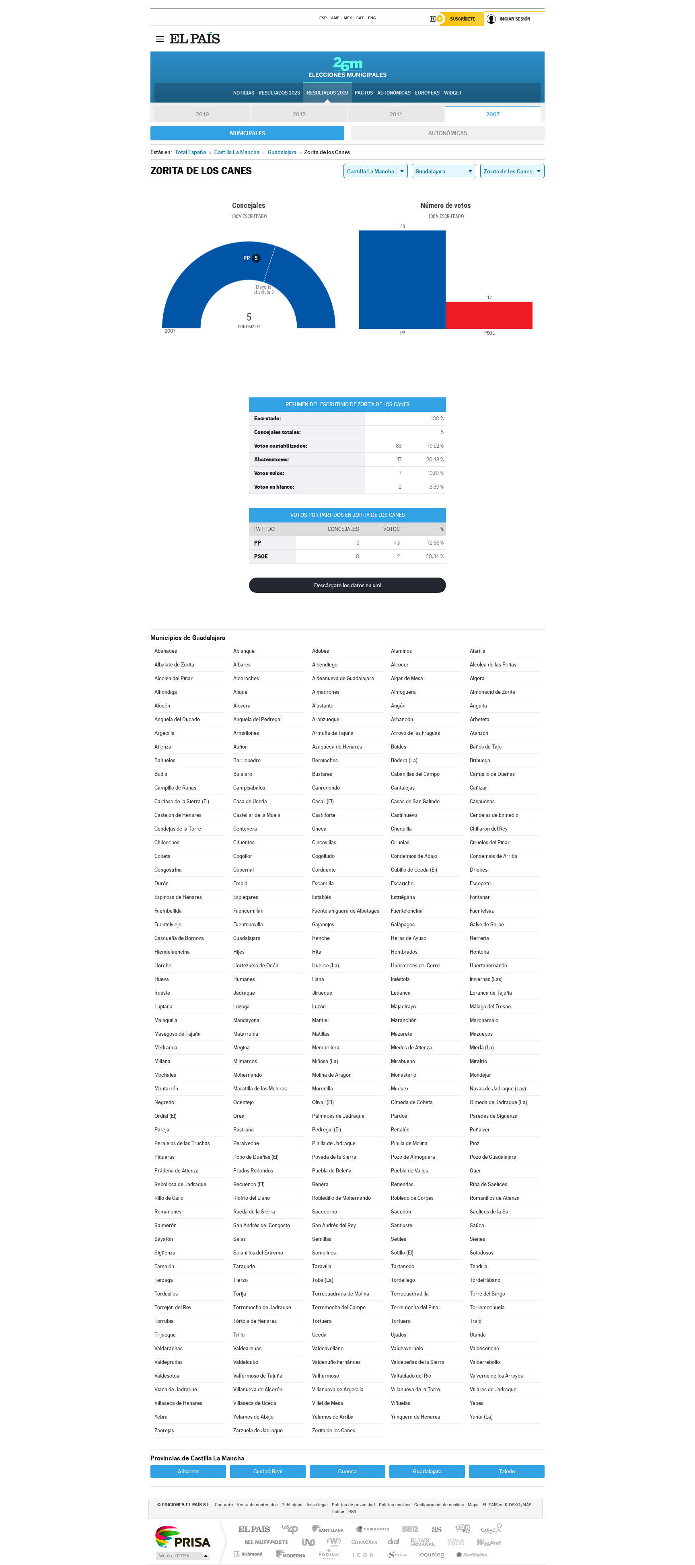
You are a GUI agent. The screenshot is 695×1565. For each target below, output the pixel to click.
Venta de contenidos (257, 1504)
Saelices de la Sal (490, 1212)
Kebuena (481, 1542)
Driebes (478, 870)
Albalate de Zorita (174, 665)
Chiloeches (166, 842)
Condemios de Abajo (414, 856)
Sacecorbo (324, 1212)
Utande (478, 1335)
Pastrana (243, 1130)
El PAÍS (254, 1530)
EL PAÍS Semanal (423, 1542)
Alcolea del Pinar (173, 678)
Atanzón (479, 733)
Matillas (320, 1034)
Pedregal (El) (326, 1130)
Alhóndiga (165, 692)
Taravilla (321, 1266)
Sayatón (163, 1239)
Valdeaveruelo (407, 1348)
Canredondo (326, 788)
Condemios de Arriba (493, 856)
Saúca (477, 1225)
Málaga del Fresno (490, 1007)
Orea (239, 1116)
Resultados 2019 (327, 93)
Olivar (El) (323, 1102)
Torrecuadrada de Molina (340, 1294)
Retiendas (402, 1184)
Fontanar (480, 897)
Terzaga (163, 1280)
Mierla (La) (482, 1048)
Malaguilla (165, 1020)
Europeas (427, 93)
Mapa (473, 1504)
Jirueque (322, 993)
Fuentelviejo (167, 924)
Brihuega (480, 760)
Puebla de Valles (409, 1171)
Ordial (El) (165, 1116)
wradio (332, 1542)
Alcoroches (246, 678)
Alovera (242, 706)
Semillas (321, 1239)
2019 (202, 114)
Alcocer (400, 665)
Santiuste (401, 1225)
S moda (396, 1554)
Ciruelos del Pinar (490, 842)
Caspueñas (482, 801)
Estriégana (403, 897)
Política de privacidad (353, 1504)
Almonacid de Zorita (492, 692)
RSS (352, 1511)
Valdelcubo (245, 1362)
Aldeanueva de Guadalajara (343, 678)
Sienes (477, 1239)
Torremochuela (487, 1307)
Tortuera (322, 1321)
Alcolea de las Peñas (493, 665)
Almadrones (325, 692)
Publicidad (292, 1504)
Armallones (246, 733)
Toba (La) (322, 1280)
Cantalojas (403, 788)
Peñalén (400, 1130)
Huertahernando (488, 965)
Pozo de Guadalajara (493, 1157)
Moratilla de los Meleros (260, 1089)
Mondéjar (480, 1075)
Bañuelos (164, 760)
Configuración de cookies (439, 1504)
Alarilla (477, 651)
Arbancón (402, 719)
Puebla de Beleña (332, 1171)
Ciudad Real (267, 1471)
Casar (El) (323, 801)
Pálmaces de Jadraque (338, 1116)
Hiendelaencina (172, 952)
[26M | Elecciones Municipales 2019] (348, 66)
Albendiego (324, 665)
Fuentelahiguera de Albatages (345, 911)
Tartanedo (402, 1266)
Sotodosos (481, 1253)
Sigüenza (164, 1253)
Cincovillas (324, 842)
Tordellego (403, 1280)
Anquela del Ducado (177, 719)
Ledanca (401, 993)
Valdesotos (166, 1376)
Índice (338, 1511)
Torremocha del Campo (339, 1307)
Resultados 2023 (279, 93)
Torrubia (164, 1321)
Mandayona (246, 1020)
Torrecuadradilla (410, 1294)
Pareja (161, 1130)
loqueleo (432, 1554)
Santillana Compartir (373, 1530)
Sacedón (401, 1212)
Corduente (324, 870)
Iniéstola (400, 979)
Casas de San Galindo (415, 801)
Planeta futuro (453, 1542)
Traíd (475, 1321)
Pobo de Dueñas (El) (256, 1157)
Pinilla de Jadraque (334, 1143)
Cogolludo (323, 856)
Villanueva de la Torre (415, 1389)
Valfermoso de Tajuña (257, 1376)
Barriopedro (247, 760)
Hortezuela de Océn (255, 965)
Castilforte (323, 815)
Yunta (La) (481, 1417)
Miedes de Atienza (411, 1048)
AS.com (433, 1530)
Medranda (165, 1048)
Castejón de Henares (178, 815)
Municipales (247, 133)
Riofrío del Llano (251, 1198)
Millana (162, 1061)
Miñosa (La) (325, 1061)
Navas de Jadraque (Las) (498, 1089)
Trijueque (165, 1335)
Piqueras (164, 1157)
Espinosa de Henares (178, 897)
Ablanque (244, 651)
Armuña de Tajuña (333, 733)
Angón (398, 706)
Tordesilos (166, 1294)
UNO (309, 1542)
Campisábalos (249, 788)
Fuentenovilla (248, 924)
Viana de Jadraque (175, 1389)
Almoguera (403, 692)
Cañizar (478, 788)
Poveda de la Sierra (334, 1157)
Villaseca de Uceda (254, 1403)
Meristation (470, 1554)
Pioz (474, 1143)
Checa (319, 829)
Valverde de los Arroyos (496, 1376)
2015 (299, 114)
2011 (396, 114)
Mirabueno (403, 1061)
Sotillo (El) (402, 1253)
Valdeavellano (327, 1348)
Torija (239, 1294)
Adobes (320, 651)
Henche (321, 938)
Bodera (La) (404, 760)
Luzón (319, 1007)
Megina (241, 1048)
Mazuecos (481, 1034)
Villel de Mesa (327, 1403)
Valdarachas (168, 1348)
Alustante (322, 706)
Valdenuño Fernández (336, 1362)
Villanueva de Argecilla (338, 1389)
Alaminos (401, 651)
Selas (239, 1239)
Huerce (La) (325, 965)
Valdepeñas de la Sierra (417, 1362)
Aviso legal (317, 1504)
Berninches (325, 760)
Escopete (480, 883)
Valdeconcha (484, 1348)
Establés (321, 897)
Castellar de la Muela (256, 815)
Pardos (399, 1116)
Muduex (400, 1089)
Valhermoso (325, 1376)
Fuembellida (168, 911)
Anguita (478, 706)
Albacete (188, 1471)
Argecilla (164, 733)
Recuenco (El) (249, 1184)
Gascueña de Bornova (179, 938)
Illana (318, 979)
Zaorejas (164, 1430)
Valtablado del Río (411, 1376)
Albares (242, 665)
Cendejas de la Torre (177, 829)
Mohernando (247, 1075)
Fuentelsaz (482, 911)
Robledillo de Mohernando (341, 1198)
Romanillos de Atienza (495, 1198)
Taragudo (244, 1266)
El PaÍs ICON (363, 1554)
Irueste (162, 993)
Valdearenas (247, 1348)
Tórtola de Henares (255, 1321)
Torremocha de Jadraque (262, 1307)
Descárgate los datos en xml (347, 585)
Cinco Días (363, 1542)
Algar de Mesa (407, 678)
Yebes (476, 1403)
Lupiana (163, 1007)
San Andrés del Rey (334, 1225)
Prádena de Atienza (176, 1171)
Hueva (161, 979)
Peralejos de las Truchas (182, 1143)
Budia (160, 774)
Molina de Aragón (332, 1075)
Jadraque (244, 993)
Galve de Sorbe (487, 924)
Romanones (167, 1212)
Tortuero (401, 1321)
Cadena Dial (394, 1542)
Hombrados (404, 952)
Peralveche (246, 1143)
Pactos (364, 93)
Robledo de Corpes (412, 1198)
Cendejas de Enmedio (494, 815)
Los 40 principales (293, 1530)
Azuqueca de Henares (337, 747)
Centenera (245, 829)
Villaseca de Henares (178, 1403)
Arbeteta (479, 719)
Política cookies (394, 1504)
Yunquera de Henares (415, 1417)
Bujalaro (242, 774)
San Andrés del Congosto (261, 1225)
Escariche (402, 883)
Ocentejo (243, 1102)
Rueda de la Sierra (254, 1212)
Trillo (239, 1335)
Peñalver (480, 1130)
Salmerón (165, 1225)
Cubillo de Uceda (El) (414, 870)
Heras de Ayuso (408, 938)
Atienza (162, 747)
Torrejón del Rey (172, 1307)
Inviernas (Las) (486, 979)
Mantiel (320, 1020)
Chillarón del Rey (489, 829)
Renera (320, 1184)
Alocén (162, 706)
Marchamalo (484, 1020)
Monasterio (403, 1075)
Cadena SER (407, 1530)
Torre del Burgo (487, 1294)
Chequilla (401, 829)
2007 (493, 114)
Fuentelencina (407, 911)
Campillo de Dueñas (492, 774)
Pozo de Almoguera (413, 1157)
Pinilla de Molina (409, 1143)
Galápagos (403, 924)
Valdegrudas (168, 1362)
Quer (475, 1171)
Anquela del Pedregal (257, 719)
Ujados (398, 1335)
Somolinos (324, 1253)
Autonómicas (447, 133)
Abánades (165, 651)
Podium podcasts (328, 1554)
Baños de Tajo (486, 747)
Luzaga (241, 1007)
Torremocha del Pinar (415, 1307)
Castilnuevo (404, 815)
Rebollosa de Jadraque (180, 1184)
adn (459, 1530)
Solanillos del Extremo (258, 1253)
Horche (162, 965)
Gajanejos (323, 924)
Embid (240, 883)
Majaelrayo (403, 1007)
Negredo (164, 1102)
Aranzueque (325, 719)
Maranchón (404, 1020)
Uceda (319, 1335)
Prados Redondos (253, 1171)
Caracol (489, 1530)
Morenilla (322, 1089)
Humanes (244, 979)
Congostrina (168, 870)
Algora (477, 678)
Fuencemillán (248, 911)
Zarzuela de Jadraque (258, 1430)
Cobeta (162, 856)
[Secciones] (160, 38)
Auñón (240, 747)
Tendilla (478, 1266)
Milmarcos (245, 1061)
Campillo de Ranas (175, 788)
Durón (161, 883)
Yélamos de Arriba (333, 1417)
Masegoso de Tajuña (177, 1034)
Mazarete (401, 1034)
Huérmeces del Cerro (415, 965)
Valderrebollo (485, 1362)
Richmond (249, 1554)
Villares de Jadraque (493, 1389)
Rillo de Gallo (168, 1198)
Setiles (398, 1239)
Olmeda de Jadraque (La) (498, 1102)
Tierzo (240, 1280)
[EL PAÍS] (196, 38)
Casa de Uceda (250, 801)
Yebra (161, 1417)
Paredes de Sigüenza (494, 1116)
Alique (240, 692)
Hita (316, 952)
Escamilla (323, 883)
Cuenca (347, 1471)
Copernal (243, 870)
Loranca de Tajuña (491, 993)
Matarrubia (245, 1034)
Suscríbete (462, 19)
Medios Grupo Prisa (182, 1556)
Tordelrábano (485, 1280)
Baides (398, 747)
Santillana (330, 1530)
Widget (453, 93)
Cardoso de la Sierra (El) (181, 801)
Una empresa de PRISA (183, 1536)
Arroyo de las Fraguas (415, 733)
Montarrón (166, 1089)
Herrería (479, 938)
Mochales (165, 1075)
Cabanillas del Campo (415, 774)
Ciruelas (400, 842)
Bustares (322, 774)
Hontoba (479, 952)
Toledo (507, 1471)
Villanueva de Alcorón (257, 1389)
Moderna (288, 1554)
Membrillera (325, 1048)
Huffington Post (264, 1542)
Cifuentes (244, 842)
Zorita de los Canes (333, 1430)
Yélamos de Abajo (253, 1417)
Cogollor (242, 856)
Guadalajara (247, 938)
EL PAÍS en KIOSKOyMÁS (507, 1504)
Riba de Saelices (488, 1184)
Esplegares (245, 897)
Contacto (224, 1504)
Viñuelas (400, 1403)
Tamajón (164, 1266)
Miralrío (478, 1061)
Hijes (239, 952)
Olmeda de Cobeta (412, 1102)
